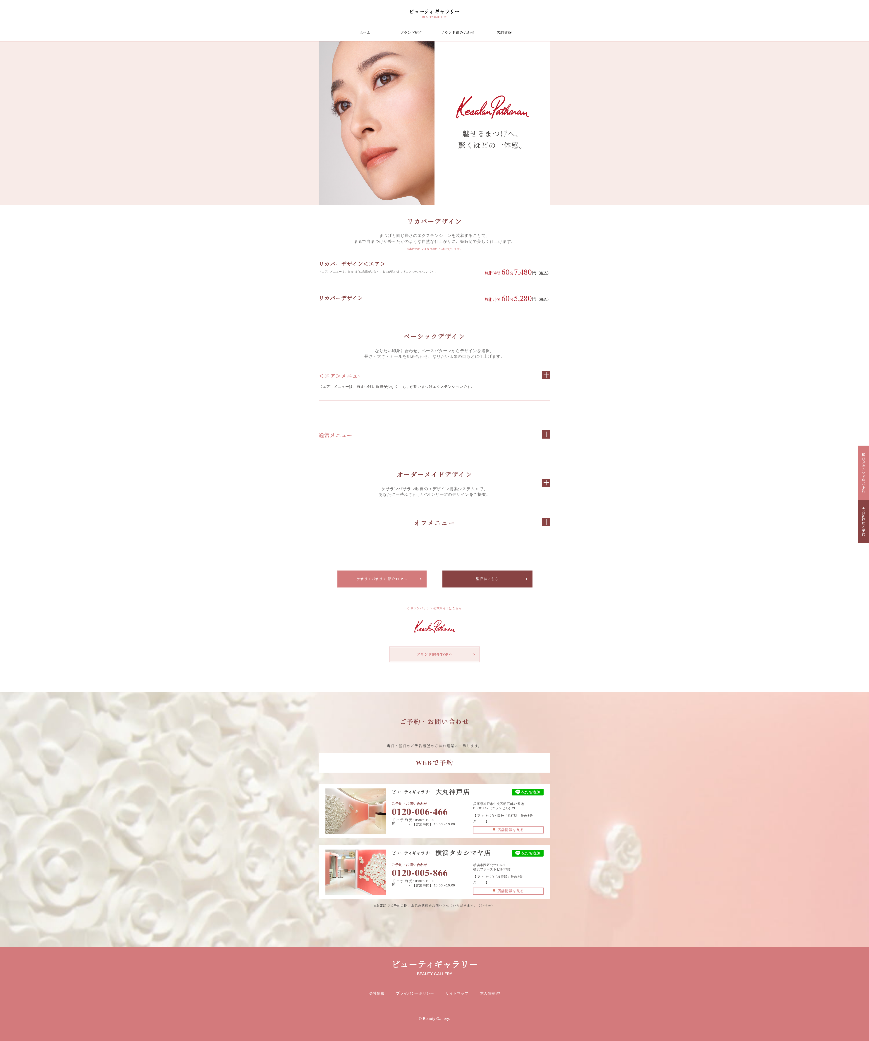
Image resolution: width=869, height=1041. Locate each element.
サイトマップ (457, 993)
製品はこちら (487, 578)
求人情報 (487, 993)
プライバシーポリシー (415, 993)
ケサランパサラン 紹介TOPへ (381, 578)
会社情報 (376, 993)
